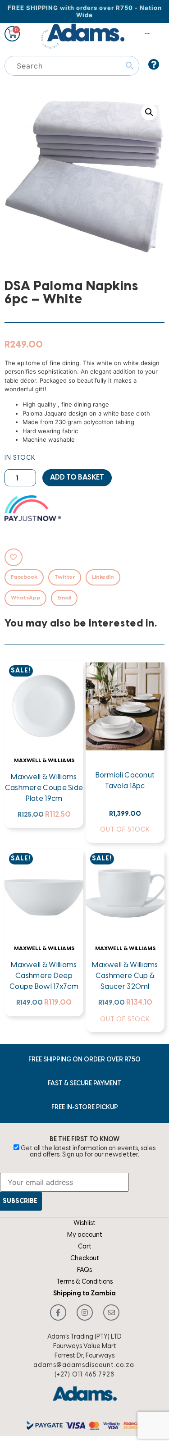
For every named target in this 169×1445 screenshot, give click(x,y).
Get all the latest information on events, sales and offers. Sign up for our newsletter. (87, 1151)
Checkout (84, 1258)
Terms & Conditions (84, 1282)
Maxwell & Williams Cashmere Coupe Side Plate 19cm (44, 788)
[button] (149, 112)
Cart (84, 1247)
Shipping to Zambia (84, 1293)
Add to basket (77, 477)
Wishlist (84, 1223)
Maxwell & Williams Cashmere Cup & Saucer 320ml (125, 976)
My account (84, 1235)
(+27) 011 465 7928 (84, 1375)
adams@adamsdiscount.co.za (83, 1365)
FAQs (84, 1270)
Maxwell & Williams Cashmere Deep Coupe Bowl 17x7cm (43, 976)
